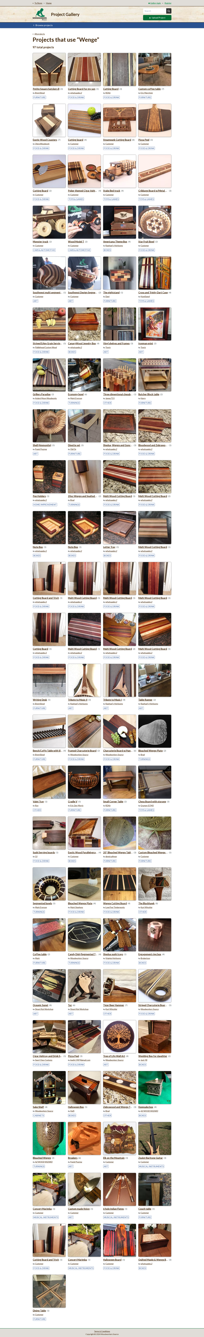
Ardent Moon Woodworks (46, 398)
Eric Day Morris (76, 805)
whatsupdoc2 (76, 93)
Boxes (107, 250)
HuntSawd (145, 296)
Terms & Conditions (102, 1331)
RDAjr (108, 93)
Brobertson (145, 958)
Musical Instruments (151, 1166)
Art (35, 301)
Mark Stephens (76, 907)
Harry (143, 398)
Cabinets (38, 1115)
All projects (39, 34)
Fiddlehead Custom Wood (46, 347)
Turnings (74, 402)
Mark (37, 958)
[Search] (168, 11)
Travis (108, 347)
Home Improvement (45, 504)
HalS (72, 1111)
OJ (36, 856)
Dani (107, 296)
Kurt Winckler (146, 907)
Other (107, 402)
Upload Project (158, 17)
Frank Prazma (41, 449)
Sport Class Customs (43, 1060)
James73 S (110, 398)
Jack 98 (144, 1060)
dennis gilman (111, 856)
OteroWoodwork (42, 143)
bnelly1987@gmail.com (80, 1060)
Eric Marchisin (147, 93)
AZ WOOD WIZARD (149, 1111)
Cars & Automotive (44, 250)
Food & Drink (76, 97)
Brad (72, 500)
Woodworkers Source (79, 754)
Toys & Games (76, 199)
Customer (74, 143)
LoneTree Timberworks (115, 907)
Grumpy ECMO (147, 805)
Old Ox (73, 449)
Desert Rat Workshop (44, 1009)
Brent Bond (40, 93)
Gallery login (155, 3)
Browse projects (44, 25)
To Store (38, 3)
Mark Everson (76, 398)
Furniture (39, 97)
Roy (36, 805)
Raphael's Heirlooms (114, 245)
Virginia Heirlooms (113, 958)
